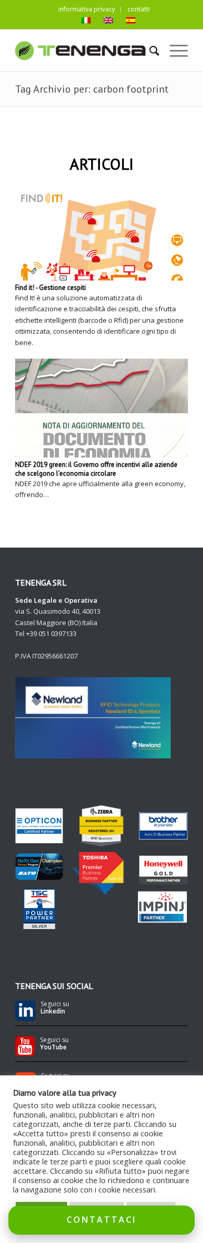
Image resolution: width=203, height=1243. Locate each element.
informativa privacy (86, 9)
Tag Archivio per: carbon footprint (92, 89)
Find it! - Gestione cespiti (50, 287)
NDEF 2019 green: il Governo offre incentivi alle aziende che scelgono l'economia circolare (96, 469)
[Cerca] (149, 50)
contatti (139, 9)
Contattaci (101, 1219)
